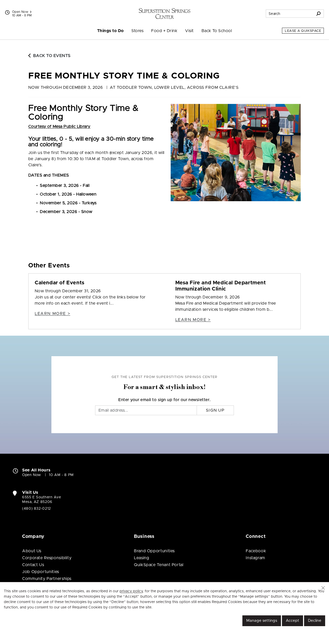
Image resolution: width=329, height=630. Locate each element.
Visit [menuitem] (189, 31)
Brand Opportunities (154, 551)
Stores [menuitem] (137, 31)
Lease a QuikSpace (303, 31)
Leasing (141, 558)
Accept (292, 621)
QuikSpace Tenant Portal (159, 565)
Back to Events (52, 56)
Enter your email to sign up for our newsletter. (164, 400)
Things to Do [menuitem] (110, 31)
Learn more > (52, 314)
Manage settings (261, 621)
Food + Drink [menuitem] (164, 31)
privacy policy (131, 591)
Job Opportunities (40, 572)
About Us (31, 551)
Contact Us (33, 565)
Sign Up (215, 410)
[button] (323, 588)
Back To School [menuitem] (217, 31)
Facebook (256, 551)
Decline (314, 621)
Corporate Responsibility (46, 558)
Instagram (255, 558)
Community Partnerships (46, 579)
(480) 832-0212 (36, 508)
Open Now (20, 11)
